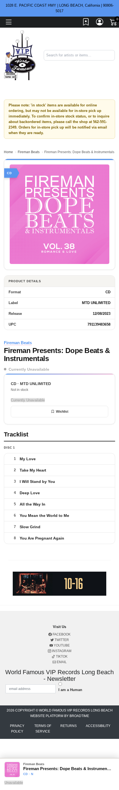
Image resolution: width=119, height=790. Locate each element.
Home (8, 152)
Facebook (61, 634)
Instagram (61, 651)
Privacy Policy (17, 728)
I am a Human (70, 690)
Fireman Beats (29, 152)
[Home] (19, 55)
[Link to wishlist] (86, 23)
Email (61, 662)
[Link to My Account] (100, 23)
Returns (68, 726)
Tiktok (61, 656)
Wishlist (62, 412)
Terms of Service (42, 728)
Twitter (61, 640)
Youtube (61, 645)
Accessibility (98, 726)
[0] (113, 23)
